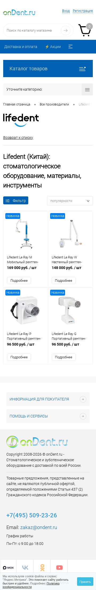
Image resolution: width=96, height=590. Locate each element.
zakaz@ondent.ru (38, 527)
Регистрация (83, 11)
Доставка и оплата (20, 47)
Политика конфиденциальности (31, 585)
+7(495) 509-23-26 (31, 515)
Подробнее (19, 281)
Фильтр (19, 201)
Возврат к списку (18, 137)
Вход (66, 11)
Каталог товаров (28, 68)
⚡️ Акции (53, 47)
